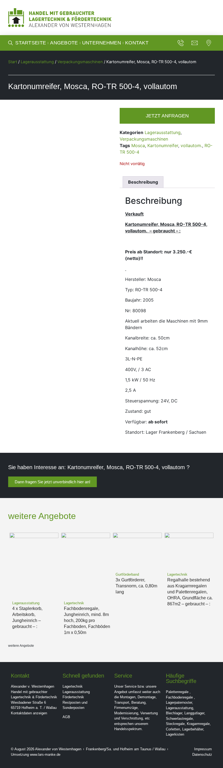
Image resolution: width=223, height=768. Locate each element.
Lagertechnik (73, 686)
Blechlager (174, 713)
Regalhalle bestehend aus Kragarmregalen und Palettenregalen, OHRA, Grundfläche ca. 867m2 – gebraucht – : (190, 592)
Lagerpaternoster (179, 702)
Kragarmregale (198, 724)
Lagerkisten (175, 734)
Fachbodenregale (179, 697)
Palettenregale (177, 692)
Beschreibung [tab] (143, 182)
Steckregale (175, 724)
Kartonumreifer (162, 145)
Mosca (138, 145)
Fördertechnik (73, 697)
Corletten (173, 729)
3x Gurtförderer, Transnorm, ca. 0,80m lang (136, 586)
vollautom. (191, 145)
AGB (66, 717)
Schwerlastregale (179, 719)
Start (12, 61)
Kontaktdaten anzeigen (29, 713)
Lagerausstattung (37, 61)
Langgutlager (194, 713)
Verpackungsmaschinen (80, 61)
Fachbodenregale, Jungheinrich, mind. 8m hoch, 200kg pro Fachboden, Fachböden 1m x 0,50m (87, 620)
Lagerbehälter (192, 729)
